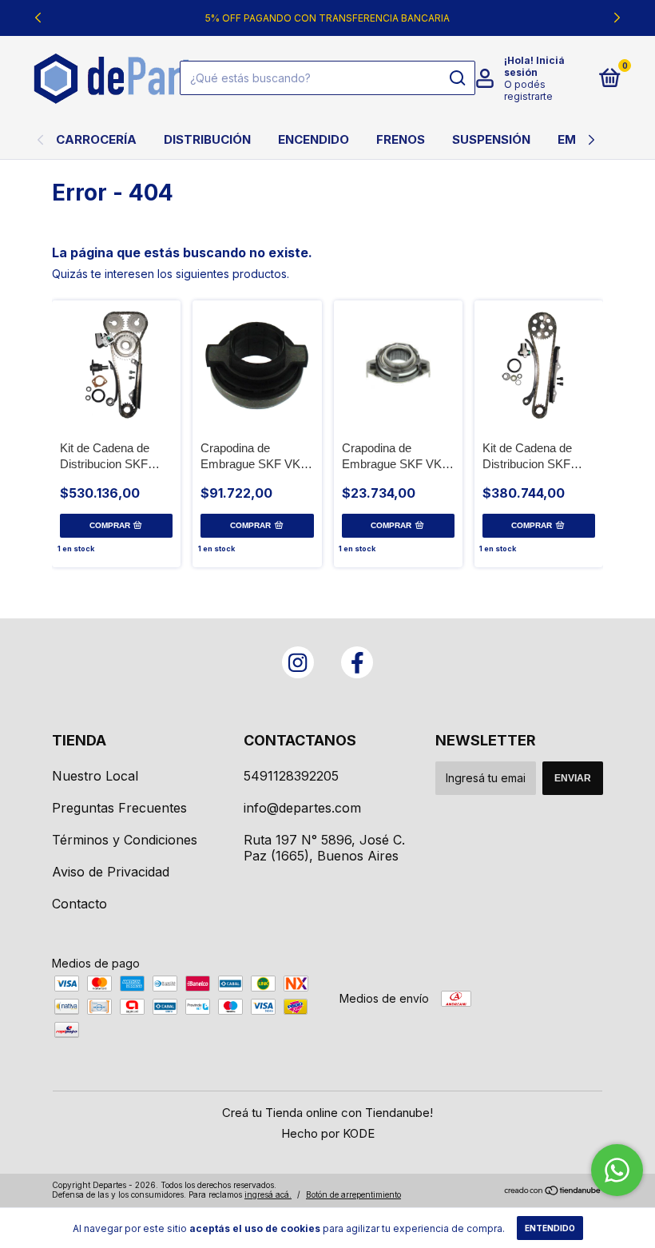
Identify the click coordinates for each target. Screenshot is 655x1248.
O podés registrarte (528, 90)
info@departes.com (302, 808)
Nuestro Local (95, 776)
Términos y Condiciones (124, 840)
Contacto (79, 904)
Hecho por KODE (328, 1133)
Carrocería (96, 139)
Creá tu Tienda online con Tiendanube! (327, 1112)
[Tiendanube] (553, 1191)
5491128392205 (291, 776)
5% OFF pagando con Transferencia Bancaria (327, 18)
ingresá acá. (268, 1194)
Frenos (400, 139)
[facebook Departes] (357, 662)
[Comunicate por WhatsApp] (617, 1170)
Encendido (313, 139)
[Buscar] (456, 78)
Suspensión (491, 139)
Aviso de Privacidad (110, 872)
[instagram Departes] (298, 662)
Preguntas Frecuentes (119, 808)
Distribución (207, 139)
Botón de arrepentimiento (353, 1194)
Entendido (550, 1228)
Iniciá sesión (534, 66)
